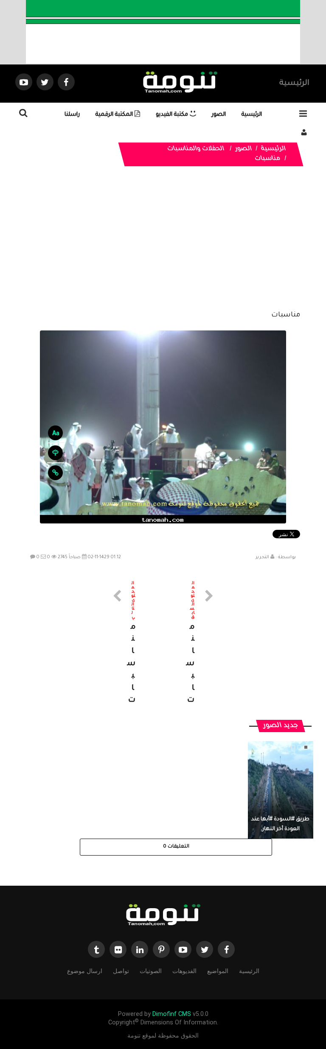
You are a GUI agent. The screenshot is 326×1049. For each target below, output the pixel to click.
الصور (219, 115)
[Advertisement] (162, 244)
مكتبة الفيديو (173, 115)
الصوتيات (151, 971)
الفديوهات (184, 971)
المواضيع (217, 971)
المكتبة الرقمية (115, 115)
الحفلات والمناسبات (196, 149)
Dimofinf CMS (171, 1014)
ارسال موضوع (84, 971)
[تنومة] (163, 916)
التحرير (262, 557)
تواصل (121, 971)
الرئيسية (294, 83)
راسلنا (72, 115)
